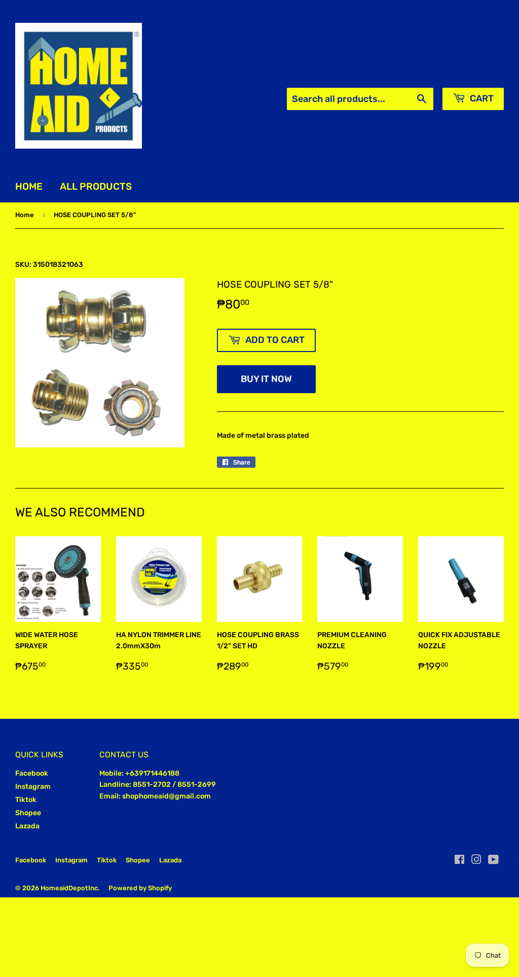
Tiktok (25, 799)
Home (29, 186)
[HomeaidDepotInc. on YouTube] (493, 861)
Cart (481, 98)
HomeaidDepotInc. (70, 888)
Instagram (33, 786)
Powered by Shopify (140, 888)
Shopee (28, 813)
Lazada (27, 826)
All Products (96, 186)
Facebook (31, 773)
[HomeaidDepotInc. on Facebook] (459, 861)
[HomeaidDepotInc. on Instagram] (476, 861)
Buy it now (266, 379)
